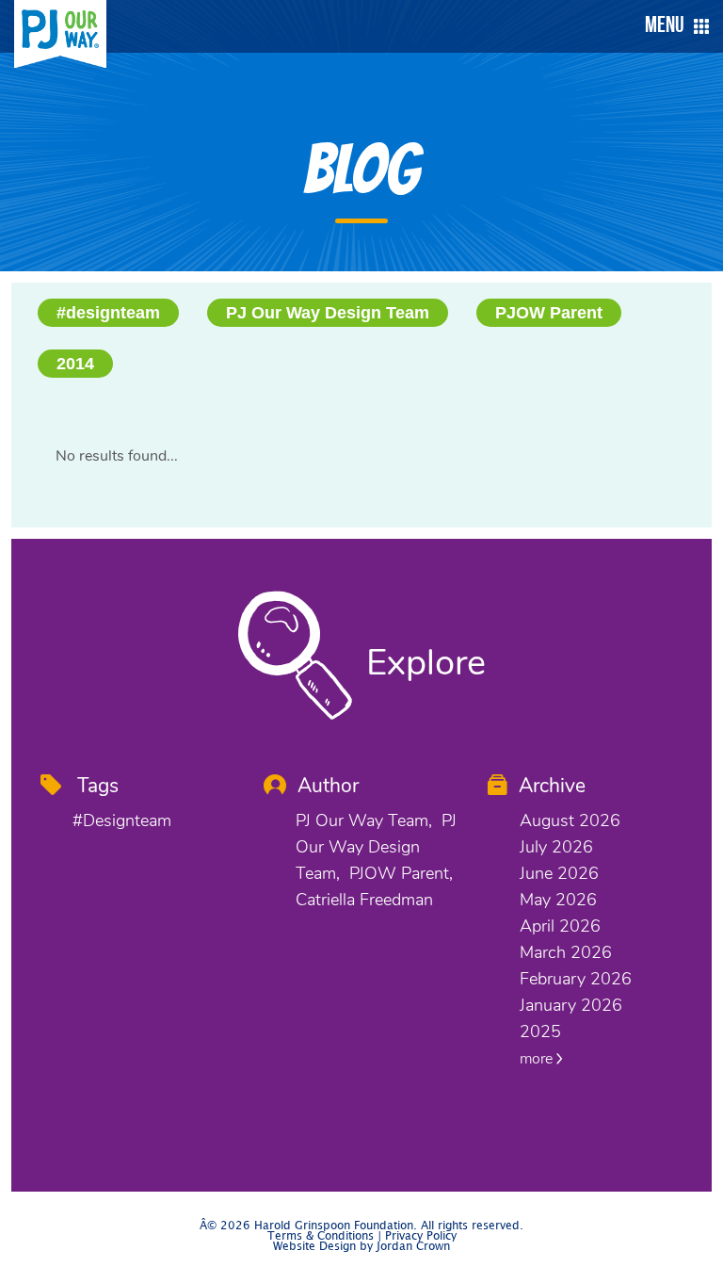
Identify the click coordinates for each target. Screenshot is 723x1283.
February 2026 (576, 978)
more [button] (538, 1058)
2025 (540, 1031)
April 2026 (560, 926)
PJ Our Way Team (362, 820)
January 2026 (571, 1005)
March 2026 (566, 952)
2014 (75, 363)
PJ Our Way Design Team (327, 312)
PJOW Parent (548, 312)
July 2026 (556, 847)
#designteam (108, 312)
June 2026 (559, 873)
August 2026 (570, 820)
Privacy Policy (421, 1236)
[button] (672, 26)
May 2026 (558, 899)
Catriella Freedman (364, 899)
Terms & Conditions (320, 1236)
